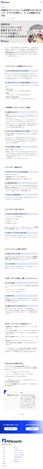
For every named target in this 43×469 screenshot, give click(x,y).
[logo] (5, 2)
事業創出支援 (16, 459)
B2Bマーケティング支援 (18, 452)
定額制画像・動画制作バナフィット (20, 457)
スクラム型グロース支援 (18, 450)
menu (41, 2)
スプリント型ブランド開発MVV (19, 454)
